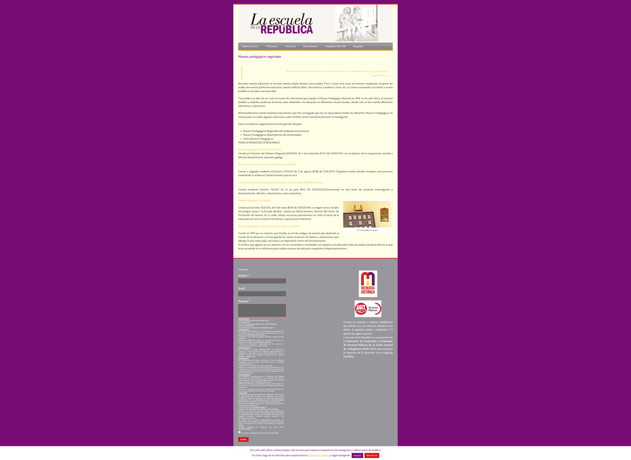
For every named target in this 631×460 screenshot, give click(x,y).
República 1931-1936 (335, 46)
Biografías (358, 46)
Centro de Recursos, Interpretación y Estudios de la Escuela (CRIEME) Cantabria (280, 182)
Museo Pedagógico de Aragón (254, 200)
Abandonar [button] (371, 455)
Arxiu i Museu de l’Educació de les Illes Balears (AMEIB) (266, 164)
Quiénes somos (250, 46)
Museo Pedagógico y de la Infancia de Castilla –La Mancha (269, 226)
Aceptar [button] (357, 455)
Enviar (243, 439)
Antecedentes (310, 46)
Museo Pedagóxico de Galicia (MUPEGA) (259, 149)
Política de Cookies (318, 455)
